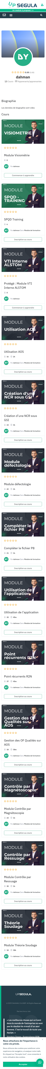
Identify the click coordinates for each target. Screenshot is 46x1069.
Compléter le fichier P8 (19, 548)
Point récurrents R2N (18, 676)
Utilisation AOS (14, 352)
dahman (16, 166)
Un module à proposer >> (23, 10)
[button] (11, 15)
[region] (23, 1053)
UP (23, 994)
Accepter (23, 1064)
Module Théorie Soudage (20, 945)
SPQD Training (13, 219)
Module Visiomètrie (17, 155)
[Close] (43, 1039)
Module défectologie (17, 484)
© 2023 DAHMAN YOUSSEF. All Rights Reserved (23, 1003)
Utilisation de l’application (21, 612)
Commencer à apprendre (23, 175)
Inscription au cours (23, 239)
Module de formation (32, 230)
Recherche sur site (23, 1011)
